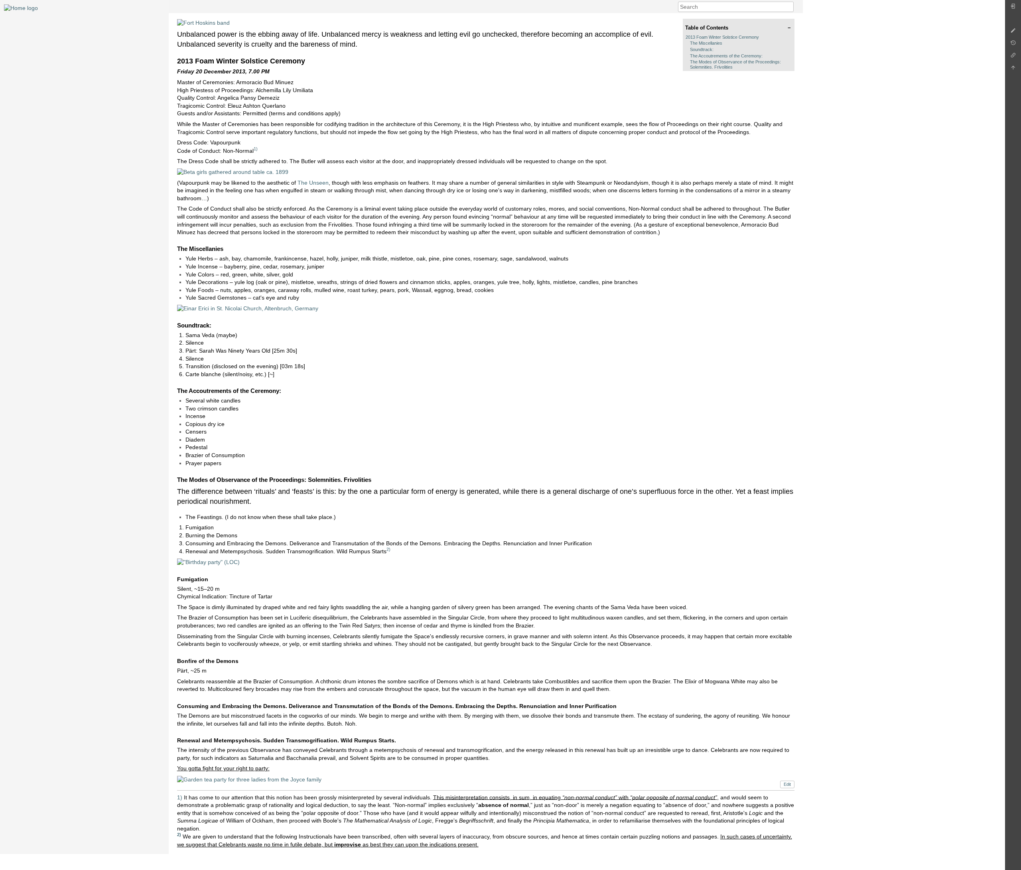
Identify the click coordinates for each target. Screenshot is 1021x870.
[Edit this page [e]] (1013, 32)
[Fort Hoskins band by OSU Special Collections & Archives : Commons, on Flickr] (203, 22)
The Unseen (313, 183)
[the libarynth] (21, 7)
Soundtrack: (702, 49)
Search (789, 7)
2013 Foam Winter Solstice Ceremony (722, 37)
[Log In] (1013, 8)
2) (388, 549)
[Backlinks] (1013, 57)
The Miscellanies (706, 43)
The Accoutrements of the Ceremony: (726, 55)
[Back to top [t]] (1013, 69)
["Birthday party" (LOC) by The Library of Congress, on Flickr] (208, 561)
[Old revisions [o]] (1013, 45)
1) (256, 148)
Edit (787, 784)
